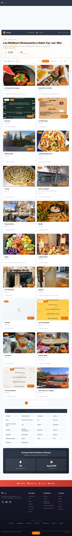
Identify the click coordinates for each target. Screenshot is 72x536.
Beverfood (37, 523)
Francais (60, 504)
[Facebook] (2, 502)
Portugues (60, 509)
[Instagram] (6, 502)
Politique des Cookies (48, 508)
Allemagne (31, 506)
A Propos (45, 496)
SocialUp (61, 523)
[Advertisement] (36, 17)
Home (5, 39)
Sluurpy (30, 511)
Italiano (60, 496)
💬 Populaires (54, 61)
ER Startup (54, 523)
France (30, 501)
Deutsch (60, 506)
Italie (30, 498)
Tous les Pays (32, 496)
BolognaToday (46, 523)
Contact (45, 498)
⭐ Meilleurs (45, 61)
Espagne (31, 504)
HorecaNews (29, 523)
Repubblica (11, 523)
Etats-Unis (31, 509)
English (60, 498)
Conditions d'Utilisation (48, 505)
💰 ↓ (65, 61)
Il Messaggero (20, 523)
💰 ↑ (60, 61)
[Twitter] (10, 502)
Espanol (60, 501)
